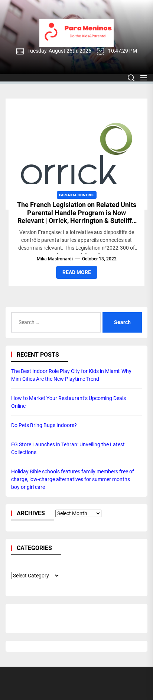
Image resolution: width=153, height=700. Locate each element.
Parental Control (76, 195)
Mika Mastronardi (55, 258)
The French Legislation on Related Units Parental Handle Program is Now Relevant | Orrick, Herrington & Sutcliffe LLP (76, 217)
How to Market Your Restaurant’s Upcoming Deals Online (68, 402)
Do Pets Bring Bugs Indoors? (44, 425)
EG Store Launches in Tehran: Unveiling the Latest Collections (68, 448)
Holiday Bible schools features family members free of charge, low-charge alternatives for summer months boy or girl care (72, 479)
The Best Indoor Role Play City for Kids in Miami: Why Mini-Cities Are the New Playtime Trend (71, 375)
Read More (76, 272)
